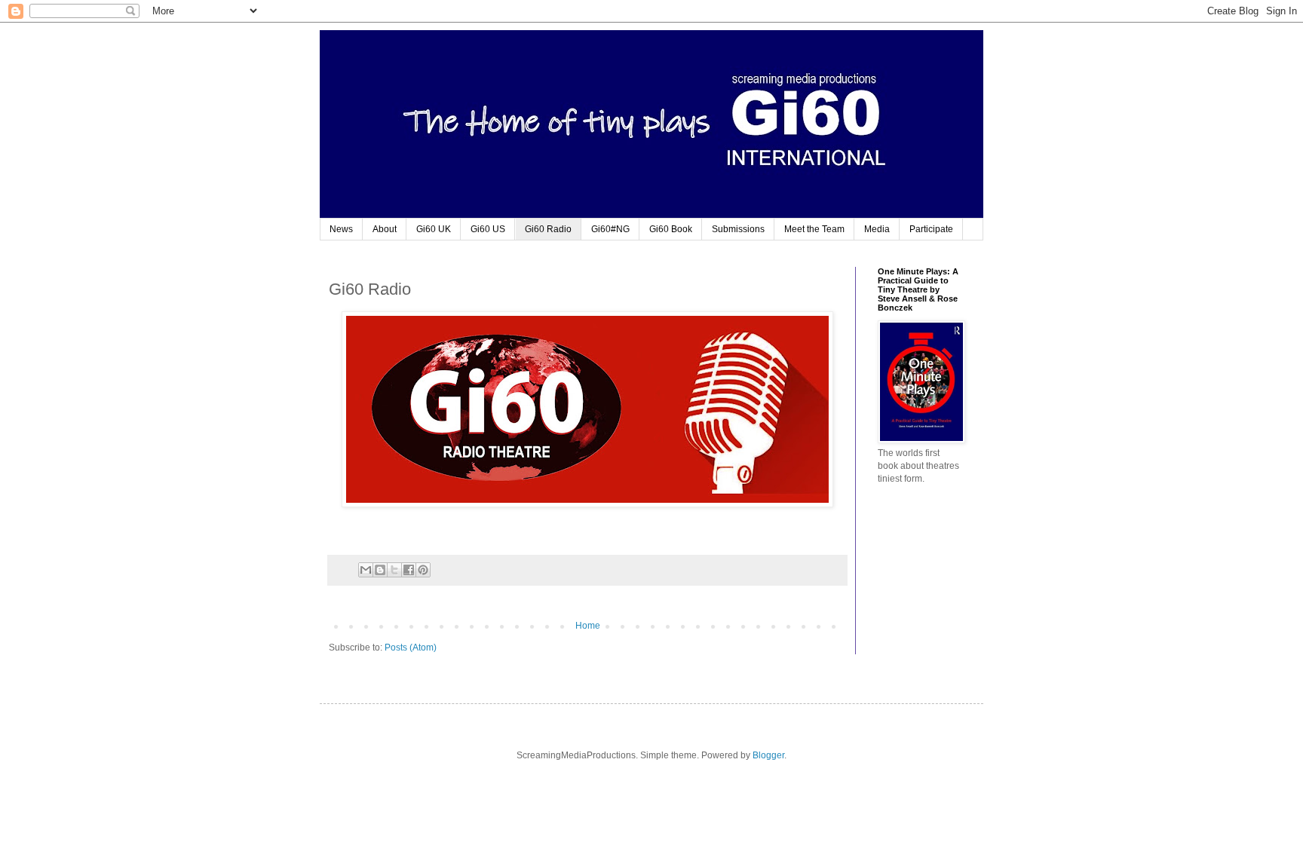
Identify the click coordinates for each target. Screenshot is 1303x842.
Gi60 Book (670, 229)
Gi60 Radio (548, 229)
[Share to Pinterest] (423, 569)
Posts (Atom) (411, 647)
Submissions (738, 229)
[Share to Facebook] (408, 569)
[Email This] (365, 569)
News (341, 229)
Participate (931, 229)
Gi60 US (488, 229)
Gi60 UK (433, 229)
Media (877, 229)
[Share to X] (394, 569)
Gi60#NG (610, 229)
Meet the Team (814, 229)
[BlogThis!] (380, 569)
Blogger (768, 755)
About (385, 229)
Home (587, 625)
